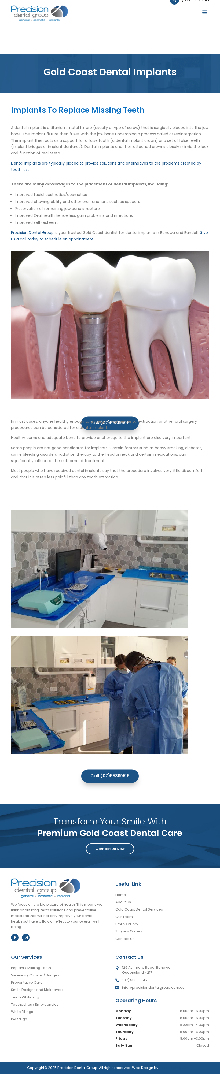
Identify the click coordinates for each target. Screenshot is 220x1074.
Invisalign (19, 1018)
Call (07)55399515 (109, 776)
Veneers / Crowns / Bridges (35, 975)
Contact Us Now (110, 848)
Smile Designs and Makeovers (37, 989)
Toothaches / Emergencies (34, 1004)
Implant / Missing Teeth (31, 967)
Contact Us (124, 938)
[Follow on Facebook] (15, 937)
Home (120, 894)
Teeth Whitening (25, 997)
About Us (123, 902)
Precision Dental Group (32, 232)
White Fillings (22, 1011)
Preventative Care (27, 982)
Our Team (124, 916)
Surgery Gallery (128, 931)
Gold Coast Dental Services (139, 909)
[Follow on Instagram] (26, 937)
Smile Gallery (126, 924)
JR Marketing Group (176, 1067)
